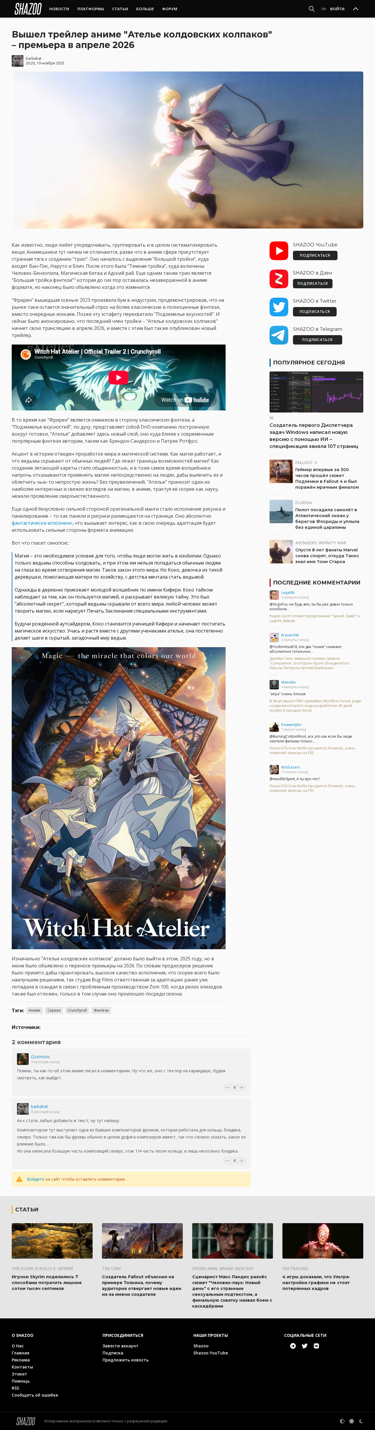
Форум (169, 8)
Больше (145, 8)
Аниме (34, 1010)
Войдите (35, 1179)
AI (271, 417)
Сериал (54, 1010)
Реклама (21, 1360)
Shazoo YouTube (210, 1353)
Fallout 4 (306, 462)
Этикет (19, 1374)
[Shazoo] (28, 9)
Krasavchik (290, 635)
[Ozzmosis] (23, 1059)
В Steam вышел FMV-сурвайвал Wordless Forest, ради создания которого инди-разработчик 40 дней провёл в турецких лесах (315, 706)
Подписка (113, 1353)
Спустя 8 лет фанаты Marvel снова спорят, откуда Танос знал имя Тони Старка (327, 555)
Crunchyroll (77, 1010)
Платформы (90, 8)
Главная (20, 1353)
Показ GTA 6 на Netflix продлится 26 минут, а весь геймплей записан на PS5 (312, 750)
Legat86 (287, 592)
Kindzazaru (290, 767)
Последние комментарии (316, 583)
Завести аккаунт (121, 1346)
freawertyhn (291, 724)
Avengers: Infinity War (320, 543)
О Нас (18, 1346)
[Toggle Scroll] (355, 9)
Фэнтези (101, 1010)
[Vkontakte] (316, 1346)
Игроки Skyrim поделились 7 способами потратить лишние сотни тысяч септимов (47, 1282)
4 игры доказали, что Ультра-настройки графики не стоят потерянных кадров (316, 1282)
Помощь (21, 1381)
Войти (337, 8)
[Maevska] (274, 684)
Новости (59, 8)
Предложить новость (126, 1360)
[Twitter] (305, 1346)
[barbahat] (23, 1109)
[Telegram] (293, 1346)
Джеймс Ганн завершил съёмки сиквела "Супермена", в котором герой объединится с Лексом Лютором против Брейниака (310, 663)
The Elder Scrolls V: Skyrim (42, 1268)
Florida (303, 502)
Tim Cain (111, 1268)
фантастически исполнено (42, 523)
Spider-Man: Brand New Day (222, 1268)
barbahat (33, 58)
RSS (15, 1388)
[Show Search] (311, 9)
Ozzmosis (40, 1056)
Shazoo (201, 1346)
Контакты (22, 1367)
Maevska (288, 682)
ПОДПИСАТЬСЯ (315, 255)
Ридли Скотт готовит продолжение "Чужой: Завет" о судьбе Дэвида (315, 618)
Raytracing (295, 1268)
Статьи (120, 8)
